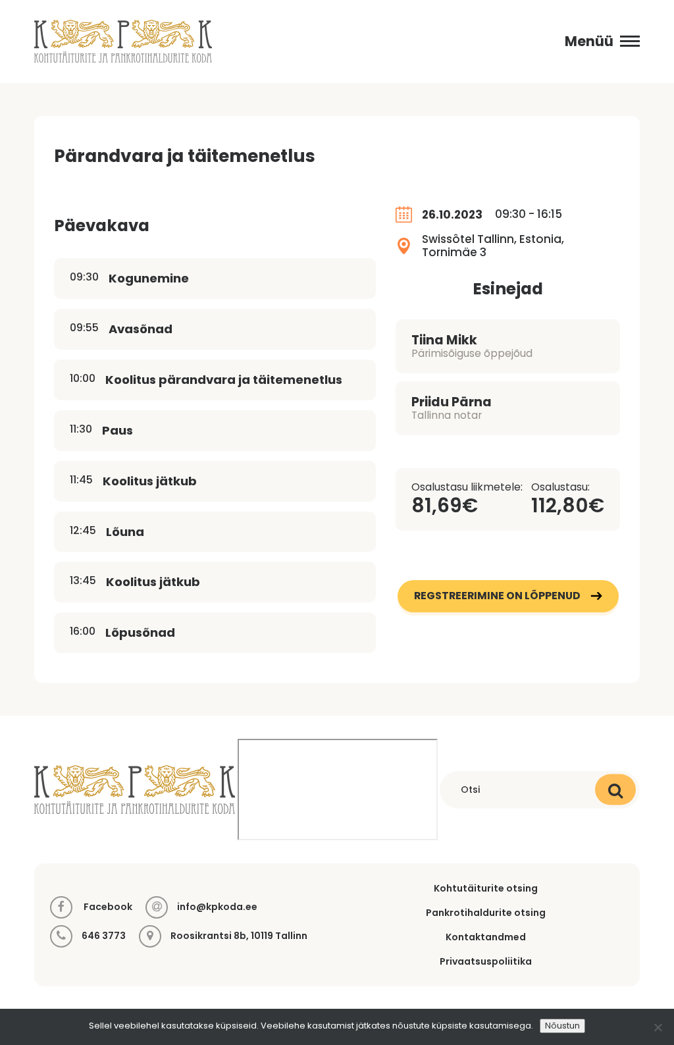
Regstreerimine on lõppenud (497, 595)
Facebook (107, 906)
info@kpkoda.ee (217, 907)
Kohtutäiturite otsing (486, 888)
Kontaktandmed (486, 937)
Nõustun (562, 1025)
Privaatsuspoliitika (486, 961)
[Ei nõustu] (657, 1027)
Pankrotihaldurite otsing (486, 912)
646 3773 (104, 936)
